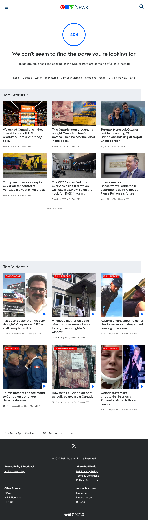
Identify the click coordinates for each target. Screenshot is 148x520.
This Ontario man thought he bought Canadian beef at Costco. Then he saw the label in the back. (73, 135)
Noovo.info (82, 493)
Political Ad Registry (88, 479)
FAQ (43, 433)
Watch (38, 77)
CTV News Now (117, 77)
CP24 (7, 493)
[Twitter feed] (74, 446)
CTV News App (13, 433)
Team (69, 433)
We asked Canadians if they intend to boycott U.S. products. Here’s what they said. (23, 135)
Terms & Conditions (87, 475)
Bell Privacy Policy (87, 471)
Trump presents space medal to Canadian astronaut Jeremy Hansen (24, 396)
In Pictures (51, 77)
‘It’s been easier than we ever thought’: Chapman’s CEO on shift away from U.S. (24, 324)
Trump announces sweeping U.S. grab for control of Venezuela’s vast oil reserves (24, 186)
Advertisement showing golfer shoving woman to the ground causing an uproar (122, 324)
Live (132, 77)
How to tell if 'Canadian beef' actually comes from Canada (73, 394)
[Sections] (6, 7)
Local (16, 77)
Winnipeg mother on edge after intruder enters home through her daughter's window (71, 326)
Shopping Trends (95, 77)
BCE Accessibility (14, 471)
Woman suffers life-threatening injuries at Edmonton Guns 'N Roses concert (119, 398)
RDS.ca (80, 501)
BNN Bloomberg (13, 497)
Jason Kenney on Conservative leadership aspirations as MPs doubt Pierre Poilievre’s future (119, 188)
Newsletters (56, 433)
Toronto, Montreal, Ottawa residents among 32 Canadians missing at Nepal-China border (122, 135)
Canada (27, 77)
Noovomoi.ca (84, 497)
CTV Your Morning (71, 77)
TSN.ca (8, 501)
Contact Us (31, 433)
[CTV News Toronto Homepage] (74, 7)
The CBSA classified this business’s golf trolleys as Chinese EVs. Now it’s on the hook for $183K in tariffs (72, 188)
